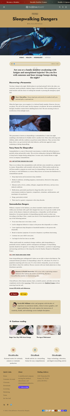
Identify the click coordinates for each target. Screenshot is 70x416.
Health (29, 57)
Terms (5, 395)
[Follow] (11, 405)
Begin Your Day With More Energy (20, 337)
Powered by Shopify (23, 410)
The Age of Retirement (44, 337)
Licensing (6, 389)
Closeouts (6, 382)
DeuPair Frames (50, 283)
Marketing (6, 392)
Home (21, 57)
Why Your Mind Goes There (19, 255)
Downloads (6, 385)
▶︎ (12, 63)
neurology (28, 283)
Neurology (35, 13)
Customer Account (9, 379)
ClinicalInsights (56, 355)
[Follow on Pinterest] (8, 405)
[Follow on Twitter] (4, 405)
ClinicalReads (35, 355)
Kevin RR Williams (37, 23)
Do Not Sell (7, 398)
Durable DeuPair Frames (31, 2)
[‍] (21, 330)
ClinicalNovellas (13, 355)
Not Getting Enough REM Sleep (21, 161)
